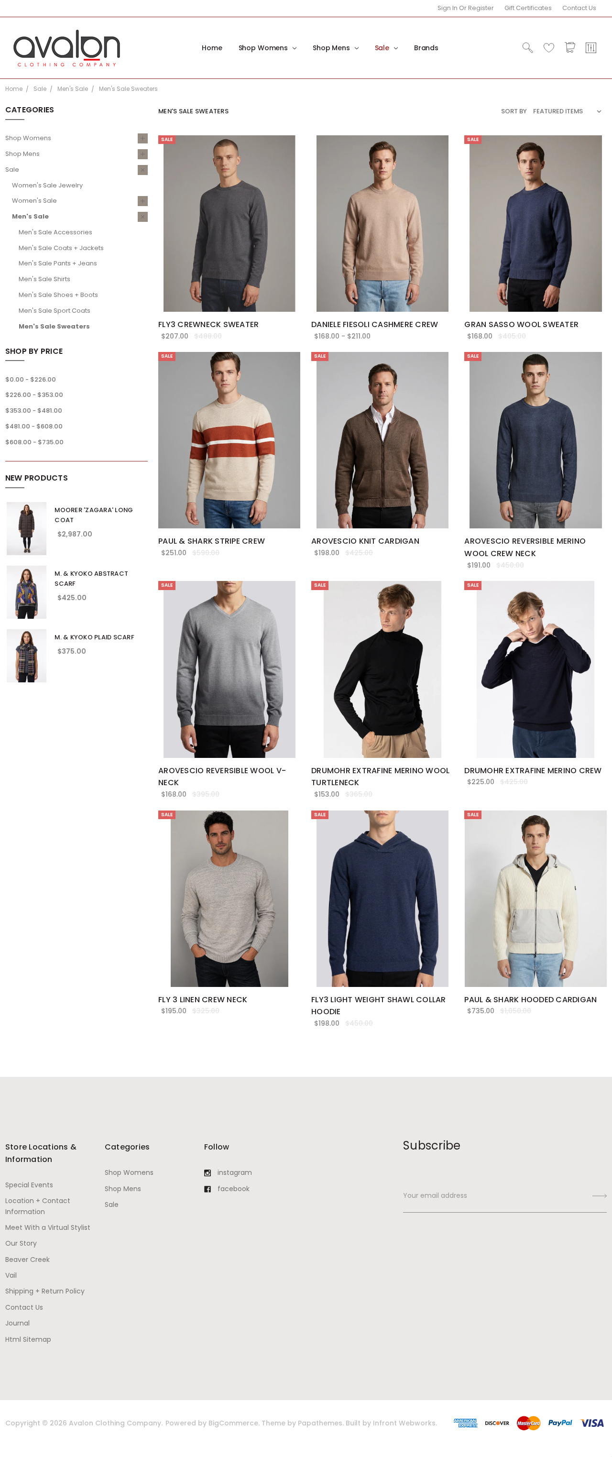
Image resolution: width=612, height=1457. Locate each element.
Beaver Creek (27, 1259)
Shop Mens (332, 48)
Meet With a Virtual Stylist (47, 1227)
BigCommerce (233, 1423)
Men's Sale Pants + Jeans (58, 263)
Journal (17, 1323)
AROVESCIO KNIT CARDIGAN (365, 541)
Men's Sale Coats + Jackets (61, 247)
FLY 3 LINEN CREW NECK (202, 999)
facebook (234, 1189)
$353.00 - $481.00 (33, 410)
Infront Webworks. (405, 1423)
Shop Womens (264, 48)
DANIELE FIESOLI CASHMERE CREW (374, 324)
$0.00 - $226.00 (30, 379)
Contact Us (579, 7)
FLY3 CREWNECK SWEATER (208, 324)
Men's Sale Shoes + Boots (58, 294)
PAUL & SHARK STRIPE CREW (211, 541)
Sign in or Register (465, 7)
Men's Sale (30, 216)
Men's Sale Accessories (55, 232)
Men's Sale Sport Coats (54, 310)
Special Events (29, 1185)
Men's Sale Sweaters (54, 326)
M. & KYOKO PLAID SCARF (94, 637)
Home (212, 48)
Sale (383, 48)
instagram (235, 1172)
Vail (11, 1275)
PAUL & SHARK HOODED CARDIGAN (530, 999)
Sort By (514, 111)
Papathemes (320, 1423)
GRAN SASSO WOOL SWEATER (521, 324)
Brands (426, 48)
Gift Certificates (528, 7)
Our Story (21, 1243)
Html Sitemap (28, 1339)
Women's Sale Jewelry (47, 185)
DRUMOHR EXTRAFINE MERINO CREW (532, 770)
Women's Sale (34, 200)
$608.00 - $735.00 (34, 442)
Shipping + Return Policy (45, 1291)
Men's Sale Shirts (44, 279)
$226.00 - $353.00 (34, 394)
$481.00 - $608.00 (34, 426)
